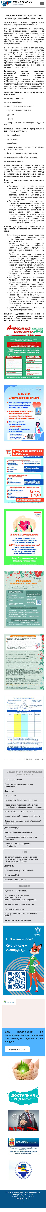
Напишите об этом (17, 1049)
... (23, 1201)
